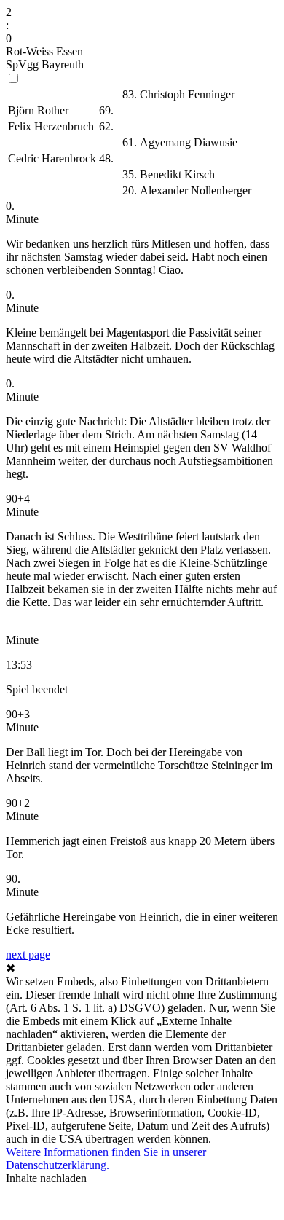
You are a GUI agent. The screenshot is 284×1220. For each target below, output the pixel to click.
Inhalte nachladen (46, 1178)
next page (28, 954)
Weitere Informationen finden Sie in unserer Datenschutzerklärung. (106, 1158)
